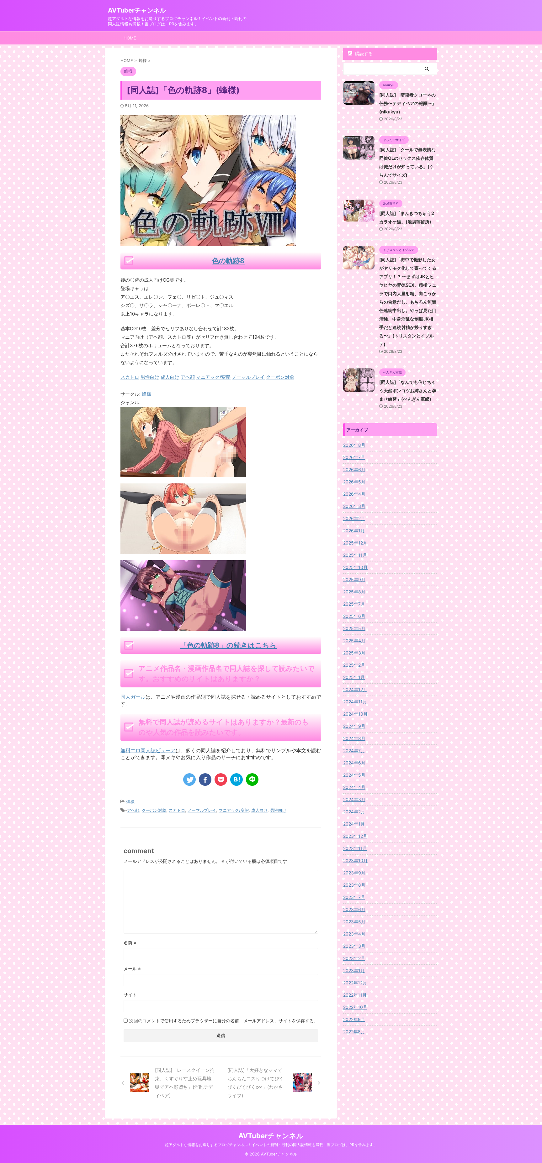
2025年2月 (354, 665)
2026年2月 (354, 518)
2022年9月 (354, 1019)
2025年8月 (354, 591)
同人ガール (133, 697)
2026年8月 (354, 445)
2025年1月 (354, 677)
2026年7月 (354, 457)
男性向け (278, 810)
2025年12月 (355, 542)
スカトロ (177, 810)
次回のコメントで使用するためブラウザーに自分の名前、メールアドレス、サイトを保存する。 (223, 1020)
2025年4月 (354, 640)
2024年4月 (354, 787)
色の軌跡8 (228, 261)
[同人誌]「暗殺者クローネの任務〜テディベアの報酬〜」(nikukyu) (407, 103)
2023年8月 (354, 885)
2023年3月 (354, 946)
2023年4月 (354, 933)
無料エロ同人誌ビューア (148, 750)
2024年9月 (354, 726)
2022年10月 (355, 1007)
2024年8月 (354, 738)
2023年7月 (354, 897)
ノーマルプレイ (202, 810)
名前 (130, 942)
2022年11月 (355, 995)
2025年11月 (355, 555)
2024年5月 (354, 775)
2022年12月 (355, 982)
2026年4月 (354, 494)
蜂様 (146, 394)
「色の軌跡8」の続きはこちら (228, 645)
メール (132, 968)
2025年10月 (355, 567)
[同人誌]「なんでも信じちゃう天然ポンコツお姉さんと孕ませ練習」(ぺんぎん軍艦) (407, 390)
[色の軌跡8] (183, 473)
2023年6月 (354, 909)
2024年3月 (354, 799)
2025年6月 (354, 616)
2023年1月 (354, 970)
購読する (363, 53)
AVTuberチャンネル (137, 10)
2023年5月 (354, 921)
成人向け (259, 810)
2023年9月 (354, 872)
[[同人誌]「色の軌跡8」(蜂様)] (236, 779)
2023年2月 (354, 958)
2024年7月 (354, 750)
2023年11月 (355, 848)
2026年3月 (354, 506)
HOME (130, 37)
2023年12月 (355, 836)
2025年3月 (354, 652)
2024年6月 (354, 762)
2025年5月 (354, 628)
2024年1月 (354, 824)
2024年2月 (354, 811)
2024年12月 (355, 689)
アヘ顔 (133, 810)
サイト (130, 994)
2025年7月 (354, 604)
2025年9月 (354, 579)
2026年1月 (354, 530)
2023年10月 (355, 860)
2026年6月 (354, 469)
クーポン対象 (154, 810)
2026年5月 (354, 481)
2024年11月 (355, 701)
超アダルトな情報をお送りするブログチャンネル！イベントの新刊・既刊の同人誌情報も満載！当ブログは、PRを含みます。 (271, 1144)
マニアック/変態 (234, 810)
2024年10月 (355, 714)
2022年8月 (354, 1031)
